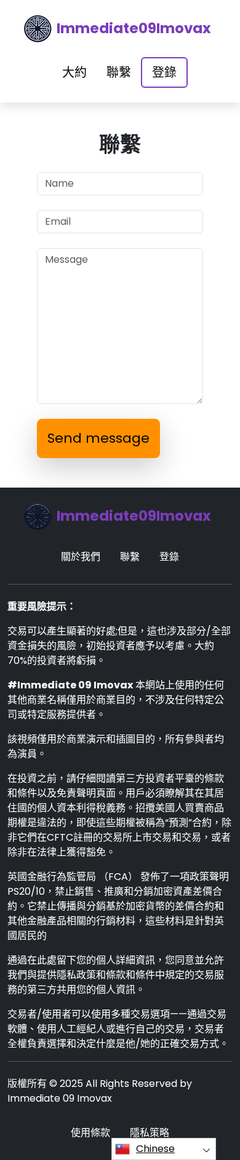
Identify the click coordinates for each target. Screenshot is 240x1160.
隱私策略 (149, 1133)
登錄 (164, 72)
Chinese (155, 1149)
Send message (98, 438)
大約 (74, 72)
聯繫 (118, 72)
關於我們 (80, 557)
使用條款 (90, 1133)
